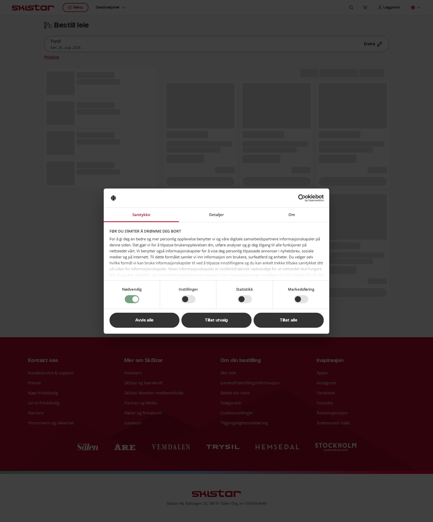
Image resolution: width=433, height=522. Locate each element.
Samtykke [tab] (141, 214)
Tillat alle (288, 320)
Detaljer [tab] (216, 214)
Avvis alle (144, 320)
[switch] (188, 299)
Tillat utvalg (216, 320)
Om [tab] (291, 214)
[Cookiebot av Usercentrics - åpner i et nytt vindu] (302, 198)
